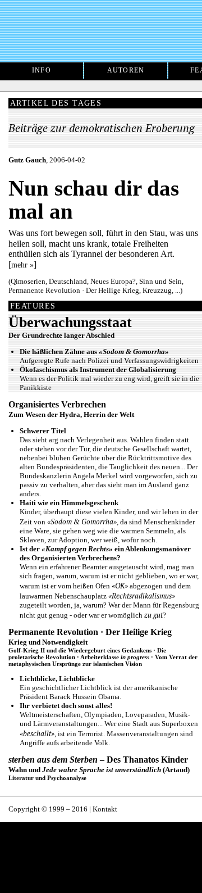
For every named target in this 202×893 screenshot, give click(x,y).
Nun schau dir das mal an (93, 200)
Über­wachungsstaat (70, 322)
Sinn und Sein (160, 281)
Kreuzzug (157, 290)
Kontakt (105, 809)
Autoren (126, 70)
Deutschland (68, 281)
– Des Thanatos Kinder (98, 760)
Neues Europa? (113, 281)
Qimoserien (28, 281)
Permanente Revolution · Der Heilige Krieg (73, 290)
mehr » (22, 264)
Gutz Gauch (27, 160)
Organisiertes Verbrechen (57, 405)
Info (41, 70)
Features (33, 305)
